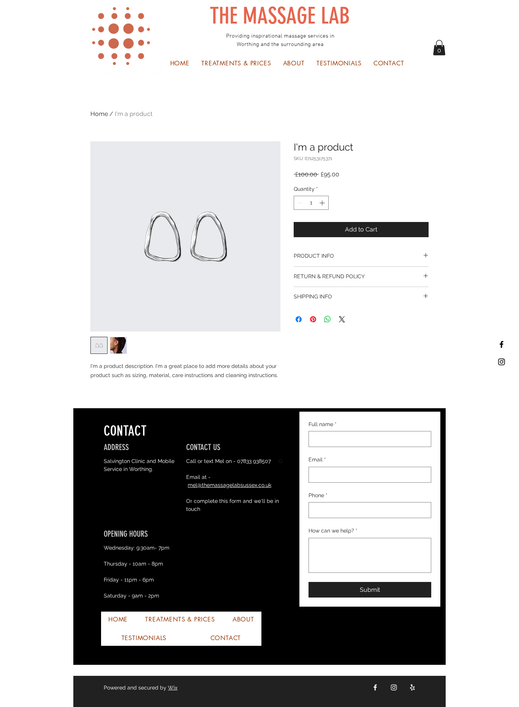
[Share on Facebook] (298, 319)
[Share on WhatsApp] (327, 319)
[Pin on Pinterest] (313, 319)
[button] (439, 47)
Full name (323, 424)
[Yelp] (412, 687)
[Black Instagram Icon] (501, 361)
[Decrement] (299, 202)
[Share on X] (342, 319)
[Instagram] (394, 687)
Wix (172, 688)
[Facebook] (375, 687)
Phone (318, 495)
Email (317, 460)
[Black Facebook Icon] (501, 344)
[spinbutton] (311, 202)
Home (99, 113)
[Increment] (323, 202)
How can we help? (333, 531)
